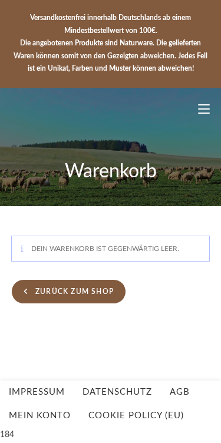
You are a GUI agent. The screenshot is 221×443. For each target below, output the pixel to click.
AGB (180, 392)
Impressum (37, 392)
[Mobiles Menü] (199, 109)
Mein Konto (40, 415)
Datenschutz (117, 392)
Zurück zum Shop (73, 291)
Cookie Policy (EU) (136, 415)
